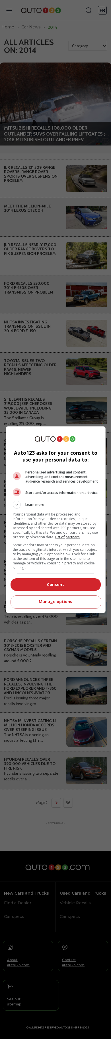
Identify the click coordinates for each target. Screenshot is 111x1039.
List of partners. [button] (67, 537)
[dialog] (56, 519)
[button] (55, 505)
